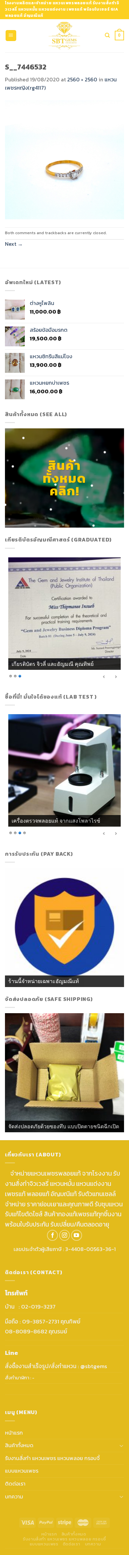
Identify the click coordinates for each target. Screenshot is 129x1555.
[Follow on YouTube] (76, 1235)
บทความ (14, 1496)
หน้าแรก (14, 1433)
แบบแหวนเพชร (21, 1471)
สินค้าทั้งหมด (19, 1445)
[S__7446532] (64, 159)
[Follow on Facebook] (52, 1235)
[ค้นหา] (107, 35)
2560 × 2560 (82, 79)
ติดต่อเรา (15, 1484)
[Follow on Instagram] (64, 1235)
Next (14, 244)
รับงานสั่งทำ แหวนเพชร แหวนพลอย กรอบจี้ (52, 1458)
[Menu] (11, 35)
